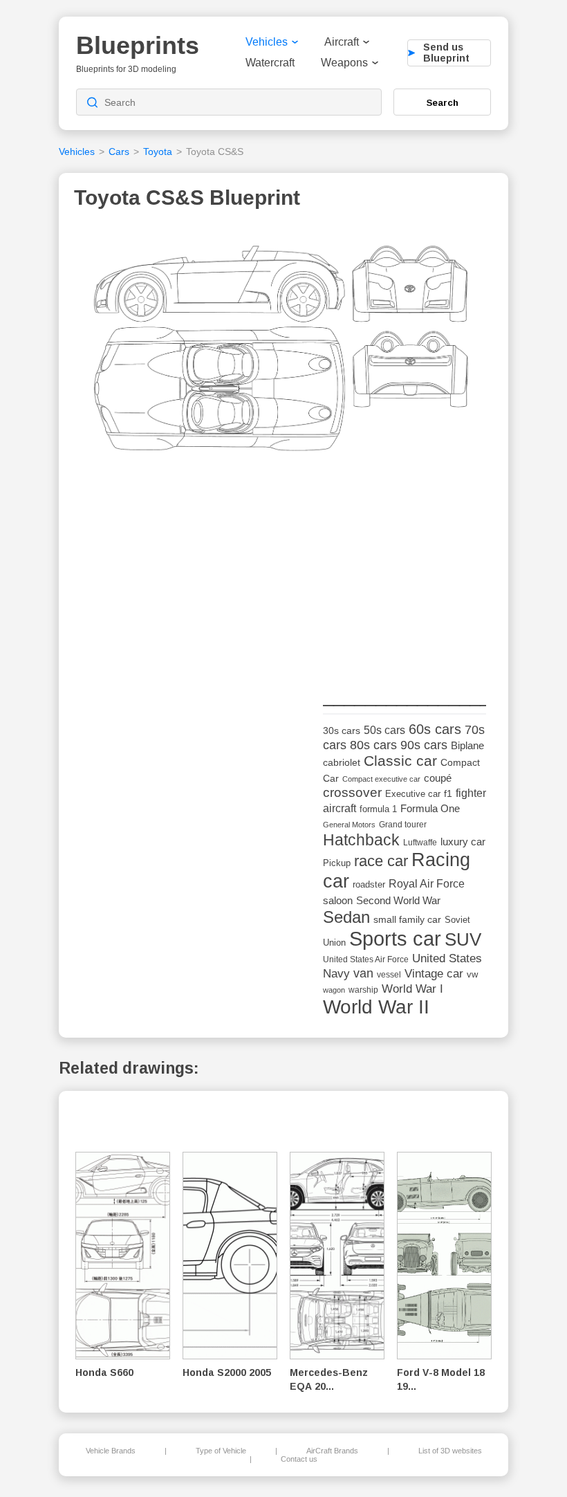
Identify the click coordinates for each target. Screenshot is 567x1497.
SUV (463, 939)
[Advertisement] (426, 581)
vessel (389, 975)
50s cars (384, 730)
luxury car (462, 841)
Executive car (412, 794)
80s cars (373, 745)
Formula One (430, 808)
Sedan (346, 917)
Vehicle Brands (111, 1451)
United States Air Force (366, 959)
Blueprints (137, 45)
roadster (369, 884)
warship (363, 990)
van (363, 973)
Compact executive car (381, 779)
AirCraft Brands (332, 1451)
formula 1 (378, 809)
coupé (438, 778)
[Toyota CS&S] (282, 352)
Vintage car (434, 973)
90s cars (423, 745)
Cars (119, 151)
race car (381, 861)
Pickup (337, 863)
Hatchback (361, 840)
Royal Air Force (427, 883)
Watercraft (270, 62)
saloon (338, 900)
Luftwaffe (420, 842)
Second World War (398, 900)
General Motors (349, 824)
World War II (376, 1007)
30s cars (341, 731)
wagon (334, 990)
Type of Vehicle (221, 1451)
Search (442, 102)
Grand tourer (403, 824)
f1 (448, 794)
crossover (352, 792)
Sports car (395, 938)
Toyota (157, 151)
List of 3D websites (450, 1451)
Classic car (400, 761)
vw (472, 974)
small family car (407, 920)
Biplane (467, 745)
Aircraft (341, 42)
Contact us (299, 1459)
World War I (412, 988)
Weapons (344, 62)
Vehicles (266, 42)
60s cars (435, 729)
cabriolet (341, 762)
